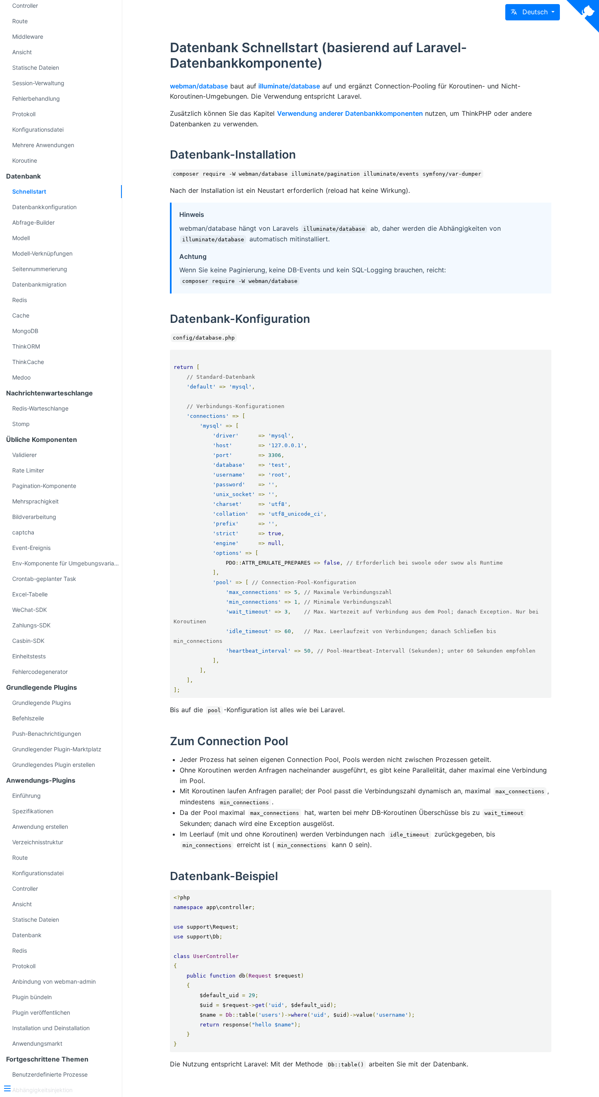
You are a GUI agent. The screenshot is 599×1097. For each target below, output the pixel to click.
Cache (20, 315)
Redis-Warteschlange (40, 408)
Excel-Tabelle (30, 594)
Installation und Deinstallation (51, 1027)
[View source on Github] (582, 16)
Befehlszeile (28, 718)
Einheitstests (29, 656)
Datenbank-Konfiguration (240, 319)
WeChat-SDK (29, 609)
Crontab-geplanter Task (44, 578)
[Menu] (58, 1089)
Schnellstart (29, 191)
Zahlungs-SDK (31, 625)
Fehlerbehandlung (36, 98)
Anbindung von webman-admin (54, 981)
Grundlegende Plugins (41, 702)
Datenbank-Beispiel (224, 876)
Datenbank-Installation (233, 154)
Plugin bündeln (32, 996)
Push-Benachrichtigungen (46, 733)
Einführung (26, 795)
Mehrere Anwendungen (43, 144)
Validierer (24, 454)
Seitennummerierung (39, 268)
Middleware (27, 36)
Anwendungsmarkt (37, 1043)
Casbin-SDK (28, 640)
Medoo (21, 377)
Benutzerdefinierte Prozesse (50, 1074)
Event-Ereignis (31, 547)
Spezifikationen (32, 811)
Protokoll (23, 113)
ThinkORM (26, 346)
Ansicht (22, 52)
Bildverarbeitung (34, 516)
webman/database (199, 86)
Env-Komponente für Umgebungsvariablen (67, 563)
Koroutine (24, 160)
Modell (21, 237)
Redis (19, 299)
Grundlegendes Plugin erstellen (53, 764)
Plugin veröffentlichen (41, 1012)
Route (20, 21)
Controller (25, 888)
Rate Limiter (28, 470)
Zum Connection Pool (229, 741)
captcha (23, 532)
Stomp (21, 423)
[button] (532, 12)
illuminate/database (289, 86)
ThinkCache (28, 361)
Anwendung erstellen (40, 826)
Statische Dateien (35, 67)
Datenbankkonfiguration (44, 206)
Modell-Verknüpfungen (42, 253)
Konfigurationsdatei (38, 129)
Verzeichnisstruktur (37, 842)
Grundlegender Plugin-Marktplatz (56, 749)
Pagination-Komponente (44, 485)
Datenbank (27, 934)
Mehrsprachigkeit (35, 501)
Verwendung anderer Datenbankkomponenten (350, 113)
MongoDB (25, 330)
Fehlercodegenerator (40, 671)
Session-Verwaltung (38, 82)
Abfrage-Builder (33, 222)
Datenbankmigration (39, 284)
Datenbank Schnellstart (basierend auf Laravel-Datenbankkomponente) (318, 55)
